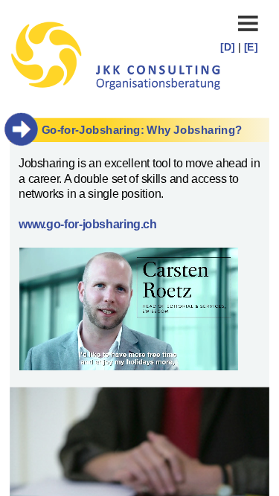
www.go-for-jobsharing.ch (87, 224)
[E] (251, 46)
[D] (229, 46)
